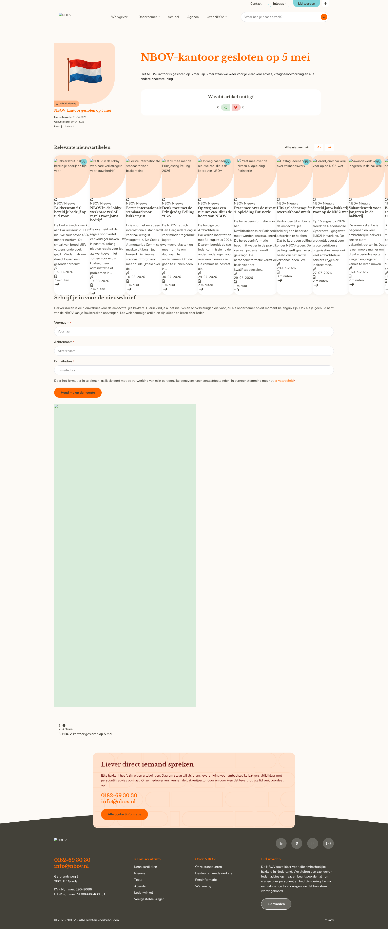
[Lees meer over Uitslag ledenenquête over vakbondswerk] (295, 280)
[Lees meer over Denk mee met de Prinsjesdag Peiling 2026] (180, 289)
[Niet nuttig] (236, 107)
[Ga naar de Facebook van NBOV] (296, 843)
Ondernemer (147, 17)
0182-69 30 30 (119, 795)
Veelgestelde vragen (149, 899)
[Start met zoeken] (324, 17)
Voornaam (62, 322)
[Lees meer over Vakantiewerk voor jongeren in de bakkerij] (367, 284)
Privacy (329, 920)
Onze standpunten (208, 867)
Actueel (173, 17)
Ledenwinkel (143, 892)
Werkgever (119, 17)
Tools (138, 880)
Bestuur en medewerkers (213, 873)
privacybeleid (284, 381)
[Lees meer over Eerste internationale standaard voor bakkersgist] (144, 289)
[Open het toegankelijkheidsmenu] (325, 3)
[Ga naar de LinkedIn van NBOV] (281, 843)
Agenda (193, 17)
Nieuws (139, 873)
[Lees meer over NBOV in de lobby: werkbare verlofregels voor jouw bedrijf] (108, 293)
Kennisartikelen (145, 867)
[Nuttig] (225, 107)
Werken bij (203, 886)
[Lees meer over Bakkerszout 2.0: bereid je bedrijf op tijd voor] (72, 284)
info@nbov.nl (118, 801)
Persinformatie (206, 880)
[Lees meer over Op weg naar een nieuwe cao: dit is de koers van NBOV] (216, 289)
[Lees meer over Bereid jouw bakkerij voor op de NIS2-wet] (331, 285)
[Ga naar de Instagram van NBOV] (312, 843)
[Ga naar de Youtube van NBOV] (328, 843)
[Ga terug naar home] (78, 17)
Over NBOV (215, 17)
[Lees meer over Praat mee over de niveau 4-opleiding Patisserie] (255, 289)
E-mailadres (64, 361)
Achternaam (64, 342)
